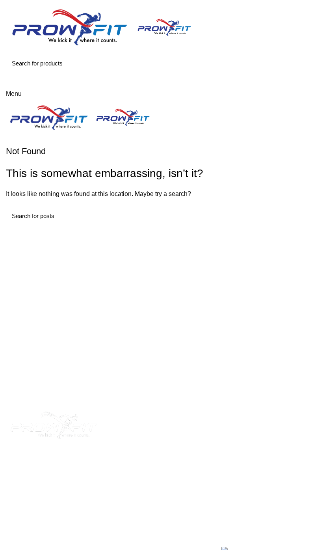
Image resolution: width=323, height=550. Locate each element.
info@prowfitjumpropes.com (260, 481)
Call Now (162, 80)
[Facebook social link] (49, 459)
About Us (126, 440)
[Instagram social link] (59, 459)
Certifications (131, 484)
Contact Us (129, 499)
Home (121, 425)
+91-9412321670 (269, 425)
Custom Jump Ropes (142, 455)
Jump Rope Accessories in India (158, 469)
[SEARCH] (306, 63)
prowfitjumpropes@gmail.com (262, 473)
